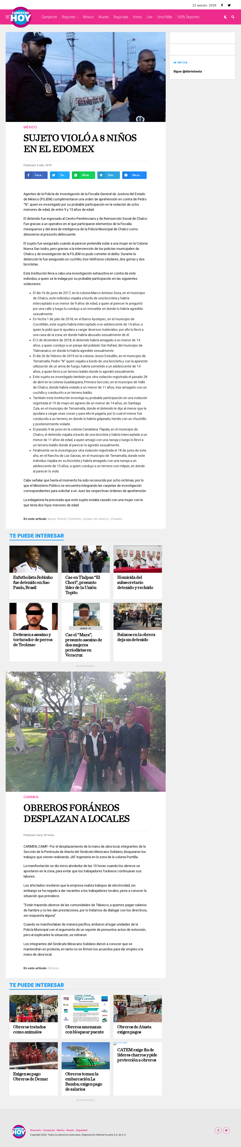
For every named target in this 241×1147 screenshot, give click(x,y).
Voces (137, 17)
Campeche (49, 17)
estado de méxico (96, 518)
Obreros (53, 968)
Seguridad (121, 17)
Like (149, 17)
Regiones (68, 17)
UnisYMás (164, 17)
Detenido (74, 518)
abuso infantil (57, 518)
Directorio (35, 1130)
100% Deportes (188, 17)
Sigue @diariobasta (187, 71)
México (88, 17)
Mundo (103, 17)
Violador (116, 518)
